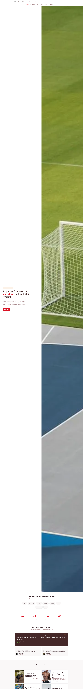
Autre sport (34, 4)
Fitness (45, 4)
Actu (30, 4)
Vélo (56, 4)
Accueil (27, 4)
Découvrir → (6, 309)
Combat (41, 4)
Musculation (52, 4)
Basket (38, 4)
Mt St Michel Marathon (21, 1)
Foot (48, 4)
